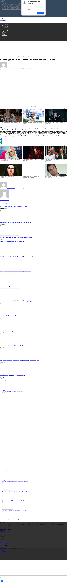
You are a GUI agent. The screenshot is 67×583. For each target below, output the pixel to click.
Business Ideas (4, 35)
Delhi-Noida (6, 26)
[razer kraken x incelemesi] (33, 577)
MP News (5, 29)
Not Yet (32, 13)
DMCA (3, 553)
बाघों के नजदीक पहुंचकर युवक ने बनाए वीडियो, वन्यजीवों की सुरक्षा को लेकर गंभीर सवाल (16, 256)
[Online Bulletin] (3, 20)
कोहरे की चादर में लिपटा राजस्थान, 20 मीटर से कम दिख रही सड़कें (12, 241)
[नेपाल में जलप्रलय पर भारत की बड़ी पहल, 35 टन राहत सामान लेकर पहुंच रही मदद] (7, 509)
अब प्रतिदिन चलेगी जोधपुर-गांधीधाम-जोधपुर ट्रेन (9, 286)
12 (2, 543)
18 (1, 544)
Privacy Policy (4, 551)
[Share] (33, 143)
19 (2, 544)
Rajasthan (5, 28)
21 (4, 544)
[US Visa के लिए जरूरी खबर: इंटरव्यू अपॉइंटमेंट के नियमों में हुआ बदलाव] (7, 518)
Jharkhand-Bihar (6, 30)
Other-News (4, 38)
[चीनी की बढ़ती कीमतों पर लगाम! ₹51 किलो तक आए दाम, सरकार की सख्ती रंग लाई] (7, 499)
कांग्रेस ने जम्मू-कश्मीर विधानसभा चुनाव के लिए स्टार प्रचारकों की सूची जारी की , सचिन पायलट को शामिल (19, 360)
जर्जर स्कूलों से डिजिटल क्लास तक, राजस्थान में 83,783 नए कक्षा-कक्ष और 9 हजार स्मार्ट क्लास (17, 237)
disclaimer (3, 552)
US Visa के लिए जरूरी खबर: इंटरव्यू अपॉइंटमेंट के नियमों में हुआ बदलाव (12, 6)
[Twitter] (33, 140)
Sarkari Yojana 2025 (5, 37)
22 (5, 544)
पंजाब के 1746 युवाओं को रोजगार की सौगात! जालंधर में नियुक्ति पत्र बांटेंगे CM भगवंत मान (15, 481)
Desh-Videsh (6, 24)
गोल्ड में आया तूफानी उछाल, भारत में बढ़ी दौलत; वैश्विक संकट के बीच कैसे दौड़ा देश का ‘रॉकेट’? (15, 7)
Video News (4, 34)
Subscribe (41, 13)
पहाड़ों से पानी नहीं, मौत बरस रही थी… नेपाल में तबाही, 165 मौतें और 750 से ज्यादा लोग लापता (15, 3)
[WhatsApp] (33, 142)
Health (3, 31)
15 (5, 543)
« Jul (0, 547)
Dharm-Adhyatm (4, 32)
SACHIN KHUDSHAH (11, 68)
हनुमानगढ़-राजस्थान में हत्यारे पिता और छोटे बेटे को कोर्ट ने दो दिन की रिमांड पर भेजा (15, 271)
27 (3, 545)
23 (6, 544)
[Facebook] (33, 139)
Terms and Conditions (5, 554)
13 (3, 543)
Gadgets (3, 36)
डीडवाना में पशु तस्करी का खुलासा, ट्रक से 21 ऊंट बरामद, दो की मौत (12, 375)
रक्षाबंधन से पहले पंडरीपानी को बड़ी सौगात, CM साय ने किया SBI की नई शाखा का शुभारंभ (14, 8)
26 (2, 545)
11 (1, 543)
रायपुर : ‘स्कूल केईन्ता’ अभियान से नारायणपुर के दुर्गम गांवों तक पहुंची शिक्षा (12, 10)
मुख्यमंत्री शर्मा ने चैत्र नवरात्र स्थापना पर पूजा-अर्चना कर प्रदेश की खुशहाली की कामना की (16, 222)
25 (1, 545)
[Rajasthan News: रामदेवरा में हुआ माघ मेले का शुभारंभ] (9, 328)
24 (0, 545)
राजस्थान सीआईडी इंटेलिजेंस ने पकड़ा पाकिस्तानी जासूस (10, 315)
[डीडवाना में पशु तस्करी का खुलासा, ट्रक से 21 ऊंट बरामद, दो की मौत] (9, 373)
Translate (7, 576)
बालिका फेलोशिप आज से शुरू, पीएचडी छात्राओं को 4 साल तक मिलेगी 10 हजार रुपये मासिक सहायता (16, 9)
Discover (3, 33)
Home (3, 23)
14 (4, 543)
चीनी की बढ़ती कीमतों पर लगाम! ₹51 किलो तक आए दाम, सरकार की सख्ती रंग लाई (13, 4)
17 (0, 544)
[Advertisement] (33, 49)
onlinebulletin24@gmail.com (4, 531)
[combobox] (29, 9)
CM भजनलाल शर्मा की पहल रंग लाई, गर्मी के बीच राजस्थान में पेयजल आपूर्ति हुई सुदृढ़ (16, 301)
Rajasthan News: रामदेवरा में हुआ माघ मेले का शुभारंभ (11, 330)
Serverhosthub (23, 548)
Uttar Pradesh (6, 27)
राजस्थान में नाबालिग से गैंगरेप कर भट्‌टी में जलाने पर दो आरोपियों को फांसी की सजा (15, 345)
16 (6, 543)
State (2, 25)
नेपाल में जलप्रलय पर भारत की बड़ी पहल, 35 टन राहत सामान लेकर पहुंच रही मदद (13, 5)
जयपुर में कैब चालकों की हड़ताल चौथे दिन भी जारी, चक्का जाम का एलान (12, 391)
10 (0, 543)
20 (3, 544)
